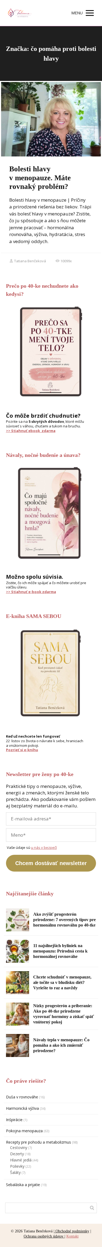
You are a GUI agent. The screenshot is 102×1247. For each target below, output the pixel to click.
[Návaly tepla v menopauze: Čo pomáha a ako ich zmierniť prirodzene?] (17, 1045)
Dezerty (17, 1153)
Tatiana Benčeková (30, 260)
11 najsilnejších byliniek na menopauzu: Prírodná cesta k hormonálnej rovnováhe (60, 951)
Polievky (17, 1166)
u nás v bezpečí (44, 847)
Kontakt (72, 1236)
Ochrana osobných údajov (44, 1236)
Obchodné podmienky (71, 1231)
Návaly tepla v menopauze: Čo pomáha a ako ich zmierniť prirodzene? (61, 1045)
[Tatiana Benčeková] (19, 13)
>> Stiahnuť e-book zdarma (31, 591)
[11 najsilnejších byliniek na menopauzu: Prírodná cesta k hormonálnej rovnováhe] (17, 951)
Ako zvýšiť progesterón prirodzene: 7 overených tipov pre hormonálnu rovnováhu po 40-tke (64, 919)
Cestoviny (18, 1147)
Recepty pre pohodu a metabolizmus (38, 1142)
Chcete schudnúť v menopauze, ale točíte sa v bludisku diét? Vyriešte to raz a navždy (62, 982)
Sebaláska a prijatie (23, 1184)
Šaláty (15, 1172)
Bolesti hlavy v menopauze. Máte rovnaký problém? (40, 178)
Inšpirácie (14, 1119)
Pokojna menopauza (24, 1130)
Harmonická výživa (22, 1108)
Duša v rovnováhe (22, 1096)
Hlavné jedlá (21, 1160)
